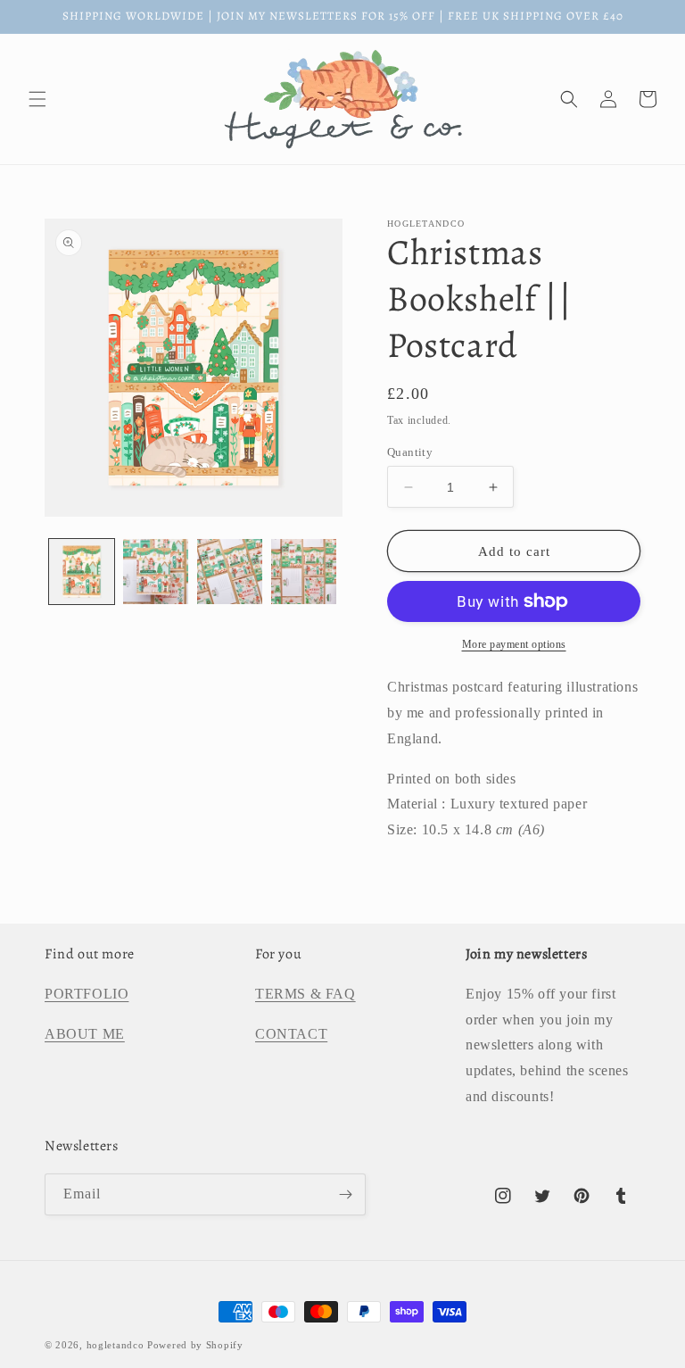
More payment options (514, 644)
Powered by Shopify (195, 1344)
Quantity (410, 452)
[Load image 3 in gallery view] (229, 571)
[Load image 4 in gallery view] (303, 571)
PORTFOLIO (86, 993)
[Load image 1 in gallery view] (81, 571)
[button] (37, 99)
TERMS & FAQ (305, 993)
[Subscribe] (345, 1194)
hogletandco (115, 1344)
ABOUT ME (85, 1033)
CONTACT (291, 1033)
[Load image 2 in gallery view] (155, 571)
